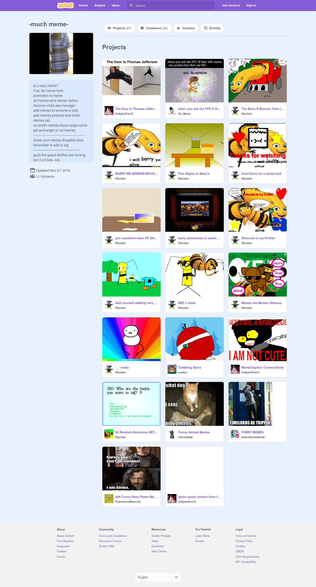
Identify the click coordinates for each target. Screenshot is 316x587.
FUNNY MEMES (252, 432)
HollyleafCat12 (124, 114)
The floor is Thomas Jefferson (136, 109)
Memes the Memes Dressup (261, 303)
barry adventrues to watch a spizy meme (199, 238)
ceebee (182, 372)
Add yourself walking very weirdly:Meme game (136, 303)
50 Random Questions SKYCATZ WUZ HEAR (136, 432)
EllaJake (246, 114)
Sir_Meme (184, 114)
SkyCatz (120, 437)
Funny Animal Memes (194, 432)
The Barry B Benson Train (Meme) (262, 109)
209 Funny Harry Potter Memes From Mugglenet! (136, 496)
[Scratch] (65, 5)
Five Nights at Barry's (194, 173)
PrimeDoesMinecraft (128, 502)
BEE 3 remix (187, 303)
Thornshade (185, 437)
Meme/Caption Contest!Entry (262, 367)
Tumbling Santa (189, 367)
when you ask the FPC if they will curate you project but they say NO (199, 109)
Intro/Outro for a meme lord (261, 173)
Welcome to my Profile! (258, 238)
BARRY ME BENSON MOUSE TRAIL (136, 173)
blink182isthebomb (253, 437)
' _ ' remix (122, 367)
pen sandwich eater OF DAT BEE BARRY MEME (136, 238)
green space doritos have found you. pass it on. (199, 496)
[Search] (131, 5)
